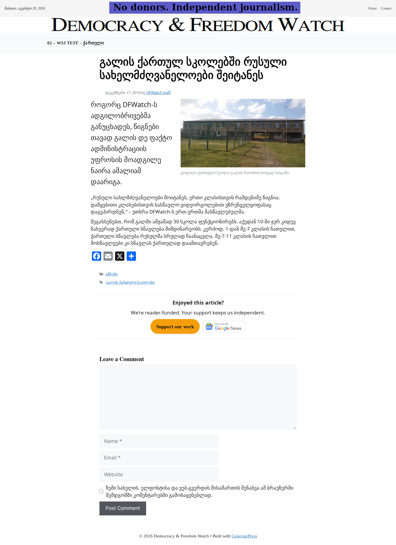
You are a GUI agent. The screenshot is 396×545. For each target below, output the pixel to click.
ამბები (112, 273)
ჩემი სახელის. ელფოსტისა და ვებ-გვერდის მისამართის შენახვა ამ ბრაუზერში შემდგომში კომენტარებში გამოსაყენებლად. (199, 491)
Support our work (175, 326)
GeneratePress (244, 536)
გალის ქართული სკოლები (130, 282)
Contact (386, 8)
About (372, 8)
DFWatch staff (158, 92)
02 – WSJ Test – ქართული (75, 43)
